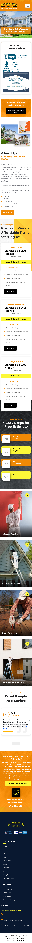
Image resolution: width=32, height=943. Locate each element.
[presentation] (14, 743)
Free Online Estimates (18, 783)
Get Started (10, 291)
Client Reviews (7, 868)
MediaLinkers (20, 940)
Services (5, 846)
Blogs (4, 871)
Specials (5, 857)
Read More (7, 212)
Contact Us (6, 850)
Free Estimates (7, 860)
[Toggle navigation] (27, 6)
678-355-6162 (16, 802)
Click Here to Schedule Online (16, 111)
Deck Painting (9, 633)
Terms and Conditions (9, 878)
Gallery (5, 864)
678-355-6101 (16, 805)
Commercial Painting (13, 682)
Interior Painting (10, 534)
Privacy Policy (7, 875)
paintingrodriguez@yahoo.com (13, 920)
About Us (5, 853)
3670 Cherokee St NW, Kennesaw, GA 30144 (16, 926)
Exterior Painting (11, 583)
